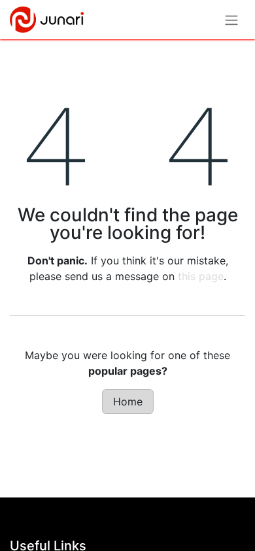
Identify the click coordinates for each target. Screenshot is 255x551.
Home (128, 401)
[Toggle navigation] (231, 19)
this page (201, 276)
